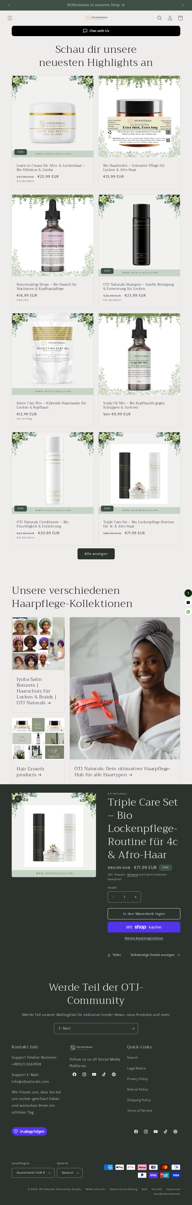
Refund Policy (137, 1089)
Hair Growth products (30, 772)
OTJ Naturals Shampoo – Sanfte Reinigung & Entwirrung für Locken (138, 287)
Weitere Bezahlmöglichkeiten (144, 938)
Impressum (173, 1189)
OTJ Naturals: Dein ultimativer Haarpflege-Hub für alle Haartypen (122, 772)
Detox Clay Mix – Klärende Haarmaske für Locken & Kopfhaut (51, 405)
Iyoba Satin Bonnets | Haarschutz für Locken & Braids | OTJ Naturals (37, 691)
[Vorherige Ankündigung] (9, 5)
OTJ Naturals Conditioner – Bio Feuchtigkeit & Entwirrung (43, 524)
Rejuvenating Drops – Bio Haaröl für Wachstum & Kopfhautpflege (47, 287)
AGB (144, 1189)
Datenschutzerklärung (123, 1189)
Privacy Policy (137, 1079)
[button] (10, 18)
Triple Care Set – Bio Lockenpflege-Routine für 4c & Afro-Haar (138, 524)
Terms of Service (139, 1111)
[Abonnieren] (133, 1028)
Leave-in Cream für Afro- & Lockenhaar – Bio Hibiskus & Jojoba (51, 168)
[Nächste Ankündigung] (183, 5)
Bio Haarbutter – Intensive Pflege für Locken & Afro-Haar (134, 168)
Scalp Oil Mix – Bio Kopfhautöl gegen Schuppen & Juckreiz (134, 405)
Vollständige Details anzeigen (153, 955)
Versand (132, 874)
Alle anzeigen (96, 554)
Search (132, 1058)
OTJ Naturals (47, 1189)
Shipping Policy (139, 1100)
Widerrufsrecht (95, 1189)
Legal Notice (136, 1068)
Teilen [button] (116, 955)
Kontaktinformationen (167, 1194)
